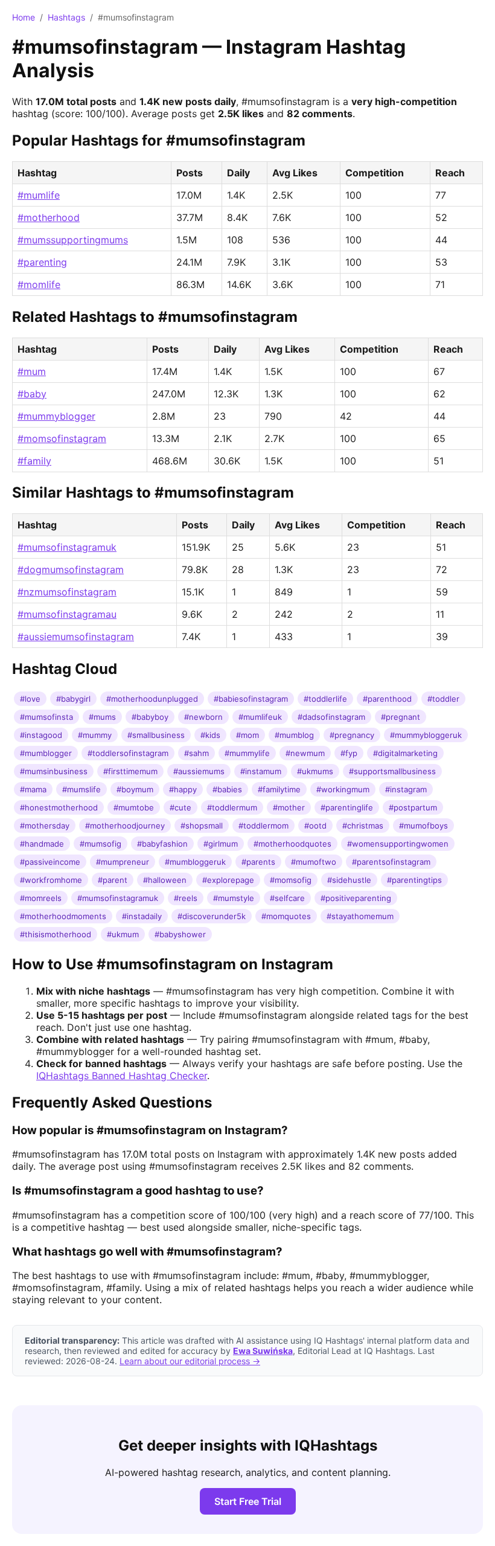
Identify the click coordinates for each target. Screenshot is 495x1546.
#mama (33, 789)
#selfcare (287, 898)
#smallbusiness (156, 735)
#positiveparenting (356, 898)
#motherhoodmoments (63, 916)
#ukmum (123, 934)
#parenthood (387, 699)
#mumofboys (423, 825)
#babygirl (73, 699)
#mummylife (247, 753)
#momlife (39, 284)
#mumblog (294, 735)
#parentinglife (347, 807)
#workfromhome (51, 880)
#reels (185, 898)
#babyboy (150, 717)
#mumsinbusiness (54, 771)
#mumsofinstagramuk (67, 547)
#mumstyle (233, 898)
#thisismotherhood (55, 934)
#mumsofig (100, 843)
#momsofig (290, 880)
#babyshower (180, 934)
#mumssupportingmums (73, 240)
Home (23, 17)
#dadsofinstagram (331, 717)
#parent (112, 880)
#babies (227, 789)
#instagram (406, 789)
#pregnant (400, 717)
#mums (102, 717)
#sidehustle (349, 880)
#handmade (42, 843)
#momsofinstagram (62, 438)
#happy (183, 789)
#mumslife (81, 789)
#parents (258, 862)
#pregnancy (352, 735)
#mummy (95, 735)
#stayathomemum (360, 916)
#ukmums (315, 771)
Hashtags (66, 17)
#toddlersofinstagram (128, 753)
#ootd (315, 825)
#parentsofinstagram (391, 862)
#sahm (196, 753)
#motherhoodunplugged (152, 699)
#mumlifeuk (260, 717)
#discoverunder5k (211, 916)
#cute (180, 807)
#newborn (203, 717)
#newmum (305, 753)
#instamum (260, 771)
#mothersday (44, 825)
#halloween (165, 880)
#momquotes (286, 916)
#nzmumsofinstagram (67, 592)
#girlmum (220, 843)
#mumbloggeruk (195, 862)
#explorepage (228, 880)
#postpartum (413, 807)
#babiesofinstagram (251, 699)
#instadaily (142, 916)
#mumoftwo (313, 862)
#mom (247, 735)
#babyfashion (162, 843)
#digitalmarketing (405, 753)
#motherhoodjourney (125, 825)
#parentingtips (414, 880)
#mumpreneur (122, 862)
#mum (32, 371)
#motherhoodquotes (292, 843)
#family (34, 461)
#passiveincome (50, 862)
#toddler (443, 699)
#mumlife (39, 195)
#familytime (279, 789)
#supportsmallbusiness (392, 771)
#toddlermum (232, 807)
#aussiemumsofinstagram (76, 636)
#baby (32, 394)
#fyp (348, 753)
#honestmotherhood (59, 807)
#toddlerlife (325, 699)
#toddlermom (263, 825)
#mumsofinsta (46, 717)
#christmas (362, 825)
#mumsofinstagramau (67, 614)
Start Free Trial (247, 1501)
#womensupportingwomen (398, 843)
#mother (289, 807)
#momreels (41, 898)
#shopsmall (201, 825)
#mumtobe (133, 807)
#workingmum (342, 789)
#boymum (135, 789)
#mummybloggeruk (426, 735)
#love (30, 699)
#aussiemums (199, 771)
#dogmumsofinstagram (71, 569)
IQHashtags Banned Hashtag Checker (121, 1076)
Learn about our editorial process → (190, 1361)
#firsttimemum (130, 771)
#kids (210, 735)
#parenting (42, 262)
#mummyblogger (56, 416)
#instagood (41, 735)
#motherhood (49, 217)
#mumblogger (46, 753)
